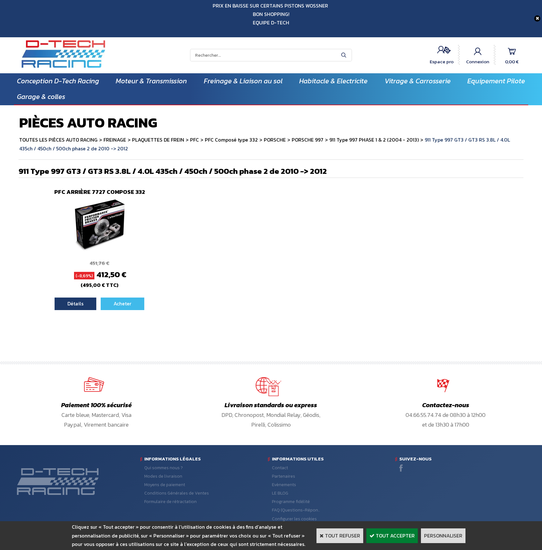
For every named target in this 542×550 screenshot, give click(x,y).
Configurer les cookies (294, 519)
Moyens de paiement (164, 484)
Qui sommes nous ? (163, 467)
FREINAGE (115, 139)
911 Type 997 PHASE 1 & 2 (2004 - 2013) (374, 139)
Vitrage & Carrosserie (418, 81)
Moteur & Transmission (151, 81)
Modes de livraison (163, 476)
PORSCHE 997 (307, 139)
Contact (280, 467)
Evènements (284, 484)
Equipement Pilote (496, 81)
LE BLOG (280, 493)
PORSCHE (275, 139)
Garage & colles (41, 96)
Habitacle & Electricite (333, 81)
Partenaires (283, 476)
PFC (194, 139)
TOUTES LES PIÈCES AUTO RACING (58, 139)
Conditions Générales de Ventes (176, 493)
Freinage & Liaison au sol (243, 81)
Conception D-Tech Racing (58, 81)
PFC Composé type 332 (231, 139)
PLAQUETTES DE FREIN (158, 139)
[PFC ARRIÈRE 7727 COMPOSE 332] (99, 250)
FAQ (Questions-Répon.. (296, 510)
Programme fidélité (291, 501)
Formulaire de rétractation (170, 501)
